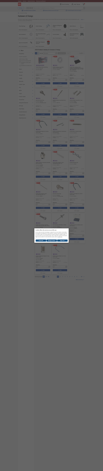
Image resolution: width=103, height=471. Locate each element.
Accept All (41, 240)
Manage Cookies (51, 240)
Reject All (62, 240)
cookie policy (60, 236)
